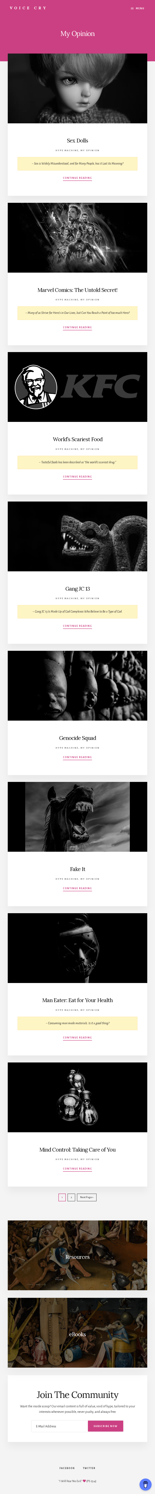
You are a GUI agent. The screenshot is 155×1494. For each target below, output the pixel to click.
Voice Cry (29, 7)
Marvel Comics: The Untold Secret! (77, 290)
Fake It (77, 869)
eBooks (77, 1334)
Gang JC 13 (77, 588)
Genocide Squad (77, 738)
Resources (77, 1257)
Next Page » (86, 1198)
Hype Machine (67, 150)
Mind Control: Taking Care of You (77, 1149)
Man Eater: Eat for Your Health (77, 1000)
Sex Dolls (77, 140)
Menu (140, 8)
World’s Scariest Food (77, 439)
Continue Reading (77, 178)
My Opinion (90, 150)
